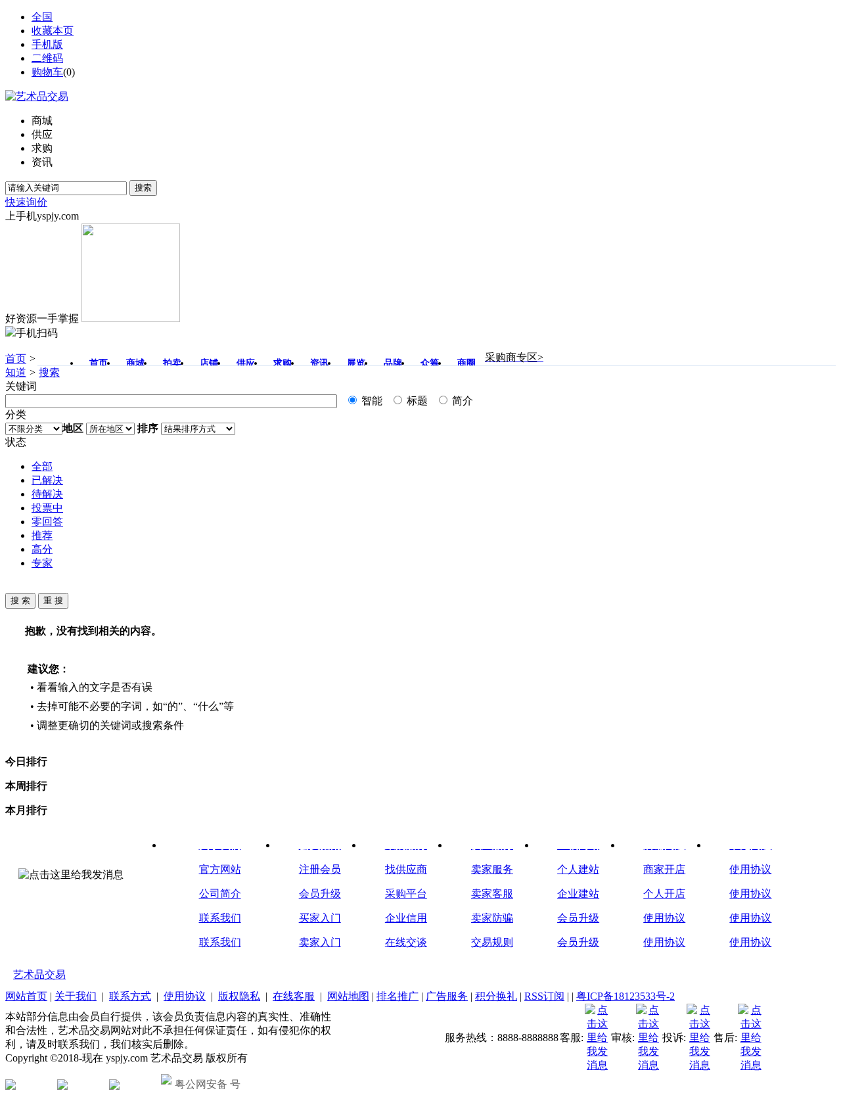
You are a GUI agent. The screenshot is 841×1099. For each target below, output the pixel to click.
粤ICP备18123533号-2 (625, 996)
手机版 (47, 44)
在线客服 (294, 996)
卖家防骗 (492, 918)
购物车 (47, 72)
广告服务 (447, 996)
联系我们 (220, 918)
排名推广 (397, 996)
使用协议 (664, 918)
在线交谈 (406, 942)
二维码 (47, 58)
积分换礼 (496, 996)
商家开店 (664, 869)
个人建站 (578, 869)
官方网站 (220, 869)
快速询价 (26, 202)
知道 (15, 372)
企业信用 (406, 918)
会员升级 (320, 893)
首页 (15, 358)
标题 (416, 400)
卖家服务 (492, 869)
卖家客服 (492, 893)
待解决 (47, 494)
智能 (370, 400)
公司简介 (220, 893)
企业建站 (578, 893)
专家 (42, 563)
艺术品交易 (39, 974)
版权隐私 (239, 996)
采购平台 (406, 893)
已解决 (47, 480)
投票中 (47, 507)
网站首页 (26, 996)
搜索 (143, 188)
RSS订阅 (544, 996)
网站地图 (348, 996)
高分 (42, 549)
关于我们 (76, 996)
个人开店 (664, 893)
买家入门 (320, 918)
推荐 (42, 535)
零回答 (47, 521)
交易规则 (492, 942)
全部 (42, 466)
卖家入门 (320, 942)
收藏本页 (53, 30)
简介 (461, 400)
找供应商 (406, 869)
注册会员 (320, 869)
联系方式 (130, 996)
